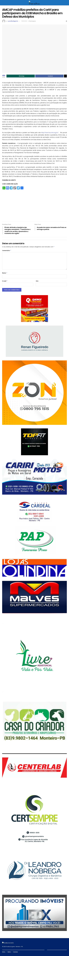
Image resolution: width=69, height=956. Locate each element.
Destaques (32, 21)
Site (37, 281)
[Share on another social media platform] (65, 76)
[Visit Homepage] (34, 2)
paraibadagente (13, 21)
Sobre (9, 952)
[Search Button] (66, 2)
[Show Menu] (3, 2)
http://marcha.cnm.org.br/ (49, 133)
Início (3, 952)
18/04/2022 (24, 21)
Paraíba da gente (10, 946)
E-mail (4, 281)
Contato (15, 952)
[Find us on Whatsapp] (52, 952)
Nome (4, 273)
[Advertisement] (34, 206)
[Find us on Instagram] (49, 952)
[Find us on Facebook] (47, 952)
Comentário (6, 250)
